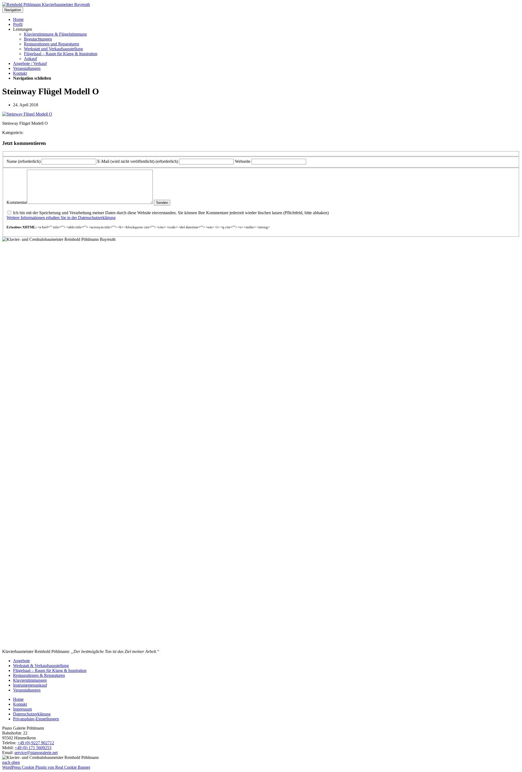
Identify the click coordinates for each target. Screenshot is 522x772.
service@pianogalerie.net (36, 752)
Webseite (242, 161)
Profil (18, 24)
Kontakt (20, 73)
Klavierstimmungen (30, 680)
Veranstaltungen (27, 68)
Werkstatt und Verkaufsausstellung (53, 48)
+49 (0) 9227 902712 (35, 742)
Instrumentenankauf (30, 685)
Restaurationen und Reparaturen (51, 44)
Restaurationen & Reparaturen (39, 675)
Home (18, 19)
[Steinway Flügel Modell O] (27, 114)
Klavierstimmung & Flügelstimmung (55, 34)
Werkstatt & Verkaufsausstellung (41, 665)
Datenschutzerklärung (32, 714)
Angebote (21, 660)
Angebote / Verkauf (30, 63)
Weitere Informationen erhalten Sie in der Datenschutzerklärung (61, 217)
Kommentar (17, 202)
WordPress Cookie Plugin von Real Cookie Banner (46, 767)
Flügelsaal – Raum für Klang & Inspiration (60, 53)
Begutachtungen (38, 39)
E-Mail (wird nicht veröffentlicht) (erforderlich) (137, 161)
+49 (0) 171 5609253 (33, 747)
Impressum (22, 709)
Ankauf (30, 58)
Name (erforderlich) (24, 161)
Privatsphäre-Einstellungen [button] (36, 719)
